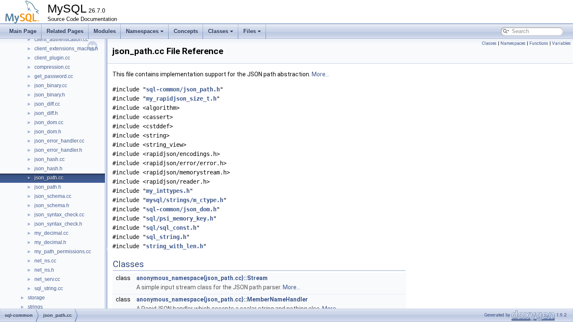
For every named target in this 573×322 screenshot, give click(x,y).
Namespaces (142, 31)
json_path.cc (48, 178)
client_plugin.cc (52, 58)
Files (249, 31)
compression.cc (52, 67)
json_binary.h (49, 95)
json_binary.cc (50, 85)
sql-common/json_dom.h (181, 209)
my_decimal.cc (51, 233)
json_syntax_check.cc (59, 215)
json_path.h (47, 187)
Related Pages (65, 31)
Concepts (186, 31)
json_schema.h (51, 205)
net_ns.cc (45, 261)
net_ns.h (44, 270)
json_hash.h (48, 168)
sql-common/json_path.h (183, 89)
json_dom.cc (48, 122)
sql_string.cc (48, 288)
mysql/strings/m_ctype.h (184, 200)
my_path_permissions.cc (62, 251)
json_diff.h (46, 113)
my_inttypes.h (168, 190)
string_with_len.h (174, 246)
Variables (561, 43)
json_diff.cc (47, 104)
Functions (538, 43)
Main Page (22, 31)
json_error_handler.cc (59, 141)
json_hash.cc (49, 159)
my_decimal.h (50, 242)
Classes (218, 31)
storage (36, 298)
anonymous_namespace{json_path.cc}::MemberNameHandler (222, 299)
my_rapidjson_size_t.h (181, 98)
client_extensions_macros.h (66, 49)
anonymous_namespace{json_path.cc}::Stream (202, 278)
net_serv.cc (47, 279)
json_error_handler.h (58, 150)
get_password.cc (53, 76)
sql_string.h (166, 237)
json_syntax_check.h (58, 224)
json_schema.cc (52, 196)
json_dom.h (47, 132)
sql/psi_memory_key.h (179, 218)
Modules (105, 31)
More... (320, 74)
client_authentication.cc (61, 39)
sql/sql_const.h (171, 227)
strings (35, 307)
